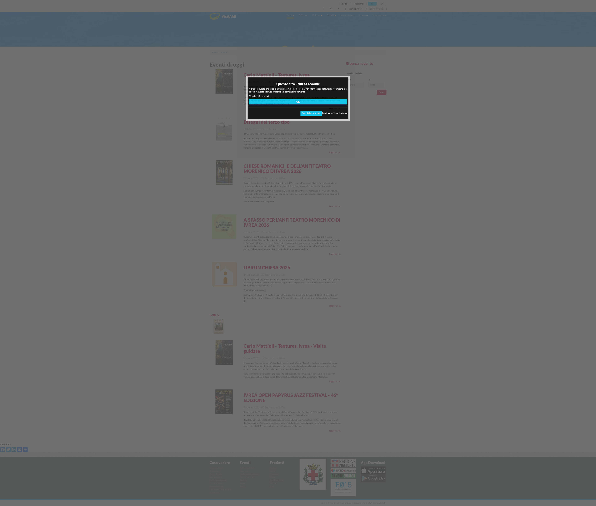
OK (298, 101)
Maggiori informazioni (259, 96)
